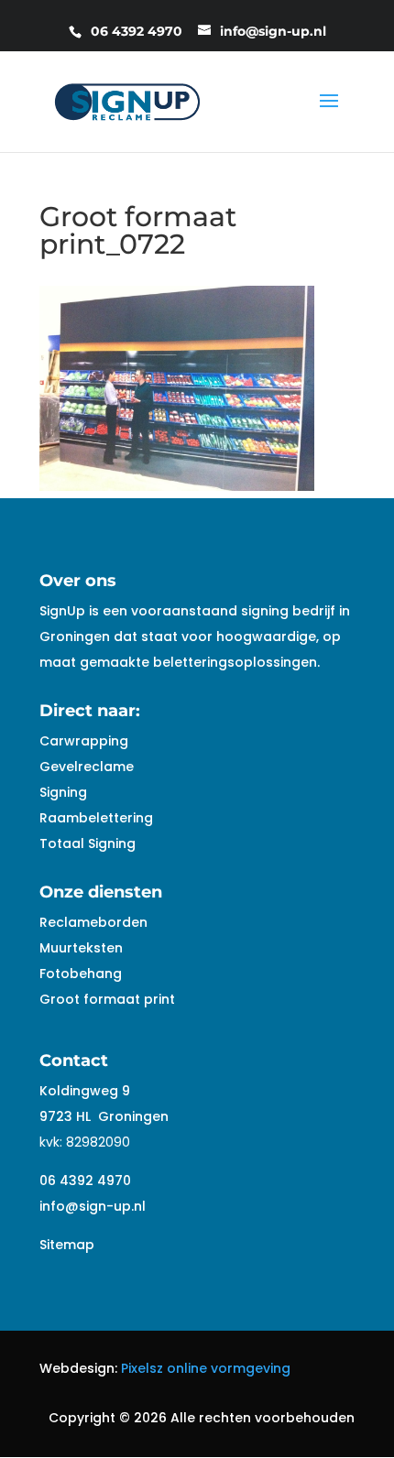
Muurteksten (81, 948)
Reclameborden (93, 922)
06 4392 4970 (85, 1180)
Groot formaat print (107, 999)
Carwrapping (83, 741)
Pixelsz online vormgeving (205, 1368)
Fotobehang (80, 973)
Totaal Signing (87, 843)
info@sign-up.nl (92, 1206)
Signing (63, 792)
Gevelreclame (86, 766)
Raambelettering (96, 818)
